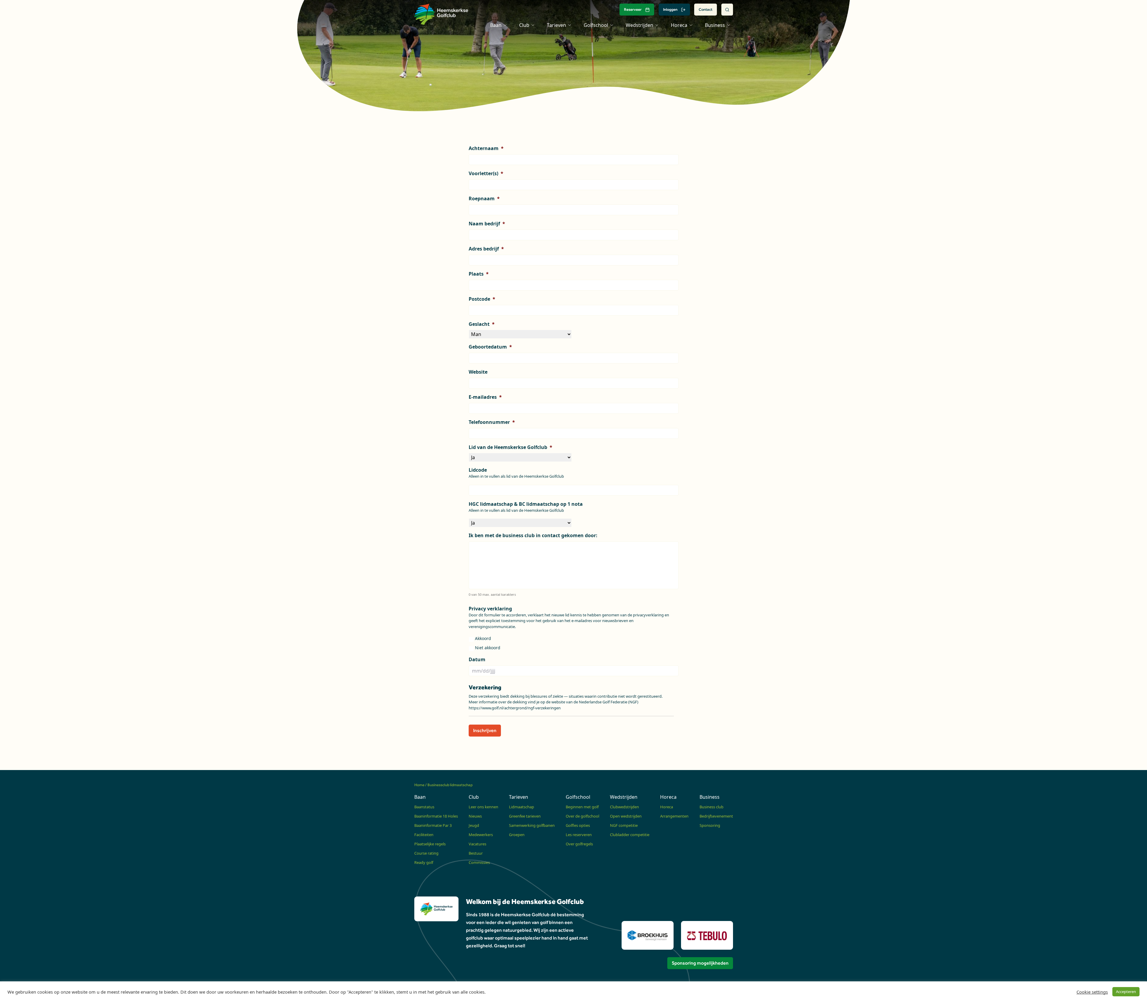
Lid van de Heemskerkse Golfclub (510, 447)
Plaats (479, 274)
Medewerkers (481, 834)
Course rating (426, 853)
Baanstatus (424, 806)
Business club (711, 806)
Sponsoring (710, 825)
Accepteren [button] (1126, 991)
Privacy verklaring (490, 609)
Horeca (666, 806)
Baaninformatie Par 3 (433, 825)
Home (419, 785)
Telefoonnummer (492, 422)
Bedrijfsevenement (716, 816)
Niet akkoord (487, 647)
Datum (477, 659)
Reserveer (633, 9)
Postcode (482, 299)
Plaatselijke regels (430, 844)
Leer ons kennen (483, 806)
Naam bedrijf (487, 224)
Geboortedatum (490, 347)
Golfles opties (578, 825)
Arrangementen (674, 816)
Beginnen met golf (582, 806)
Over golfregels (579, 844)
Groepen (517, 834)
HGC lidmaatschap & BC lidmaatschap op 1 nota (526, 504)
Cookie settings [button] (1092, 992)
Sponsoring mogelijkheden (700, 963)
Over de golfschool (582, 816)
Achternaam (486, 148)
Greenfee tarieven (525, 816)
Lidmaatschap (521, 806)
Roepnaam (484, 198)
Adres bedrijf (486, 249)
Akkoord (483, 638)
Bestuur (476, 853)
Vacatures (477, 844)
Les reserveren (579, 834)
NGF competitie (624, 825)
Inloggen (670, 9)
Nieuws (475, 816)
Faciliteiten (423, 834)
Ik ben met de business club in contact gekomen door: (533, 535)
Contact (705, 9)
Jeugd (474, 825)
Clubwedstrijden (624, 806)
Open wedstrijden (626, 816)
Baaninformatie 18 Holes (436, 816)
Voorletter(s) (486, 173)
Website (478, 372)
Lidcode (478, 470)
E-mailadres (485, 397)
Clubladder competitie (629, 834)
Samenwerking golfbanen (532, 825)
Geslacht (482, 324)
